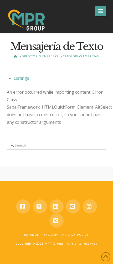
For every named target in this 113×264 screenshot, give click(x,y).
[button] (100, 11)
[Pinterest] (56, 221)
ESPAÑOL (31, 235)
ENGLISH (51, 235)
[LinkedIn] (56, 206)
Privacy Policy (75, 235)
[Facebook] (23, 206)
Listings (21, 78)
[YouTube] (73, 206)
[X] (40, 206)
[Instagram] (90, 206)
